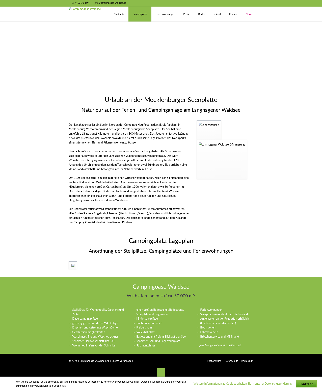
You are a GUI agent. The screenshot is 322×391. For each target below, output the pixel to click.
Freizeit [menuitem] (217, 14)
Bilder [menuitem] (201, 14)
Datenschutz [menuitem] (231, 361)
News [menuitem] (249, 14)
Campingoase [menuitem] (140, 14)
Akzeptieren (306, 384)
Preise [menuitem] (186, 14)
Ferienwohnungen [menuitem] (165, 14)
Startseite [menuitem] (119, 14)
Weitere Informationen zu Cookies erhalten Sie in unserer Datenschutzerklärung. (243, 383)
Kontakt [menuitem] (233, 14)
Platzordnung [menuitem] (214, 361)
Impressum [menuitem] (247, 361)
